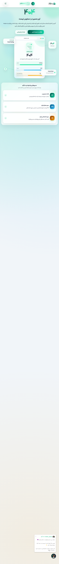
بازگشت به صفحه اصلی (36, 32)
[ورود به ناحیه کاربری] (33, 3)
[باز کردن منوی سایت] (5, 3)
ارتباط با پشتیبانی (21, 32)
